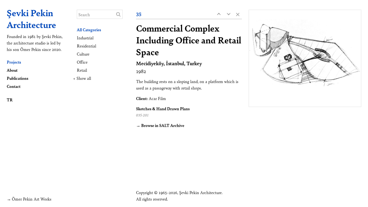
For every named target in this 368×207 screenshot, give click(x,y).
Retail (82, 70)
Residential (86, 46)
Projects (14, 62)
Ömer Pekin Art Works (31, 199)
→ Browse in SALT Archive (160, 125)
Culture (83, 54)
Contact (13, 86)
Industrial (85, 37)
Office (82, 62)
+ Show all (82, 78)
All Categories (89, 29)
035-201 (142, 115)
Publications (17, 78)
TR (10, 99)
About (12, 70)
